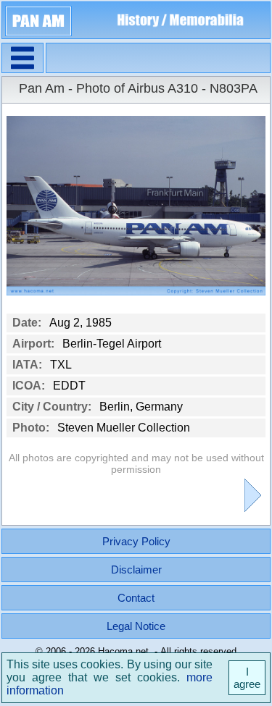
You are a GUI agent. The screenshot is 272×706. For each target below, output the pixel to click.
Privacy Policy (136, 541)
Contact (136, 598)
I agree (247, 677)
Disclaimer (136, 569)
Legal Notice (136, 626)
